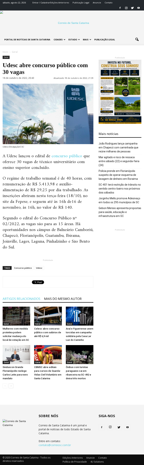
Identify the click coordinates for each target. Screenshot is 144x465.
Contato (108, 2)
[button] (136, 39)
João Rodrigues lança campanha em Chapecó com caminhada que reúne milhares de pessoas (118, 147)
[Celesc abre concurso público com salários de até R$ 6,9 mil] (48, 316)
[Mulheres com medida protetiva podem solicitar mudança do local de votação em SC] (16, 316)
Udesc (39, 267)
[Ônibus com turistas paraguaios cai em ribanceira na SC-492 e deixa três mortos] (79, 354)
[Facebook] (120, 8)
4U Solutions (97, 461)
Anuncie (97, 2)
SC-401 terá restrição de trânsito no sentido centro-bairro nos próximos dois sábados (120, 188)
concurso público (67, 156)
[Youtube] (138, 8)
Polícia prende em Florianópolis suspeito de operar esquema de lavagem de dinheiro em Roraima (118, 174)
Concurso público (23, 267)
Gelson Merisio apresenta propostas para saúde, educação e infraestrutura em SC (120, 212)
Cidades (58, 39)
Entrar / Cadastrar (41, 2)
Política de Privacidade (75, 461)
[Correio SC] (72, 23)
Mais (85, 39)
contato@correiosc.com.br (55, 445)
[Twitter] (132, 8)
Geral (6, 57)
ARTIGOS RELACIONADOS (21, 298)
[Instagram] (126, 8)
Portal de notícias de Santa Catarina (27, 39)
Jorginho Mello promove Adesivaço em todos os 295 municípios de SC (119, 200)
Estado (72, 39)
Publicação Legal (81, 2)
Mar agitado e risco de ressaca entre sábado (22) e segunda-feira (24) (119, 161)
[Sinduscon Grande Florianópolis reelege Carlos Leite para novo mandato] (16, 354)
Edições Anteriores (59, 2)
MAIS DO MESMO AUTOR (63, 298)
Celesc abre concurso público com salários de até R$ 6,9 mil (47, 332)
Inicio (5, 51)
